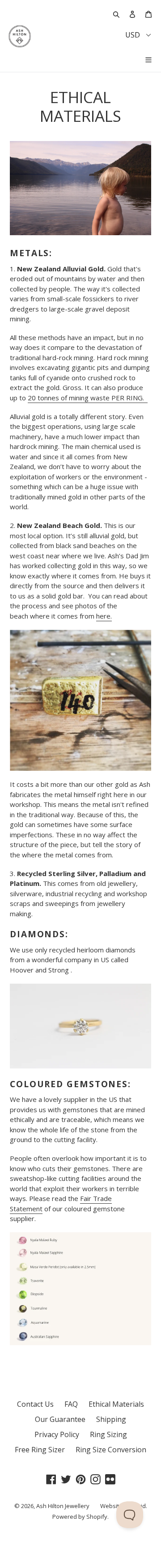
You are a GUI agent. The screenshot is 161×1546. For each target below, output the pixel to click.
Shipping (111, 1419)
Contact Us (35, 1404)
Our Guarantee (60, 1419)
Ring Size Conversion (111, 1450)
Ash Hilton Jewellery (62, 1506)
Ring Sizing (108, 1434)
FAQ (71, 1404)
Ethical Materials (116, 1404)
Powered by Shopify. (80, 1517)
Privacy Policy (56, 1434)
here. (104, 615)
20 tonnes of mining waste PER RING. (88, 397)
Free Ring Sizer (40, 1450)
